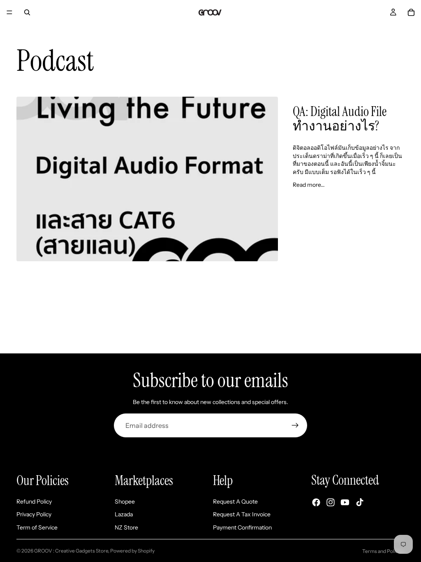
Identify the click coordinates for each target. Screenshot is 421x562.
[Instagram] (330, 502)
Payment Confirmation (242, 527)
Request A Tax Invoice (242, 514)
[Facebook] (316, 502)
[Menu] (9, 12)
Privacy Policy (33, 514)
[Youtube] (345, 502)
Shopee (125, 501)
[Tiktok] (360, 502)
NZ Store (126, 527)
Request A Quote (235, 501)
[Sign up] (295, 425)
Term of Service (37, 527)
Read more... (309, 184)
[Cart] (411, 12)
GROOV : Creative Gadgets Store (71, 551)
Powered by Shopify (132, 551)
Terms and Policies (383, 551)
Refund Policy (34, 501)
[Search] (27, 12)
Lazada (124, 514)
